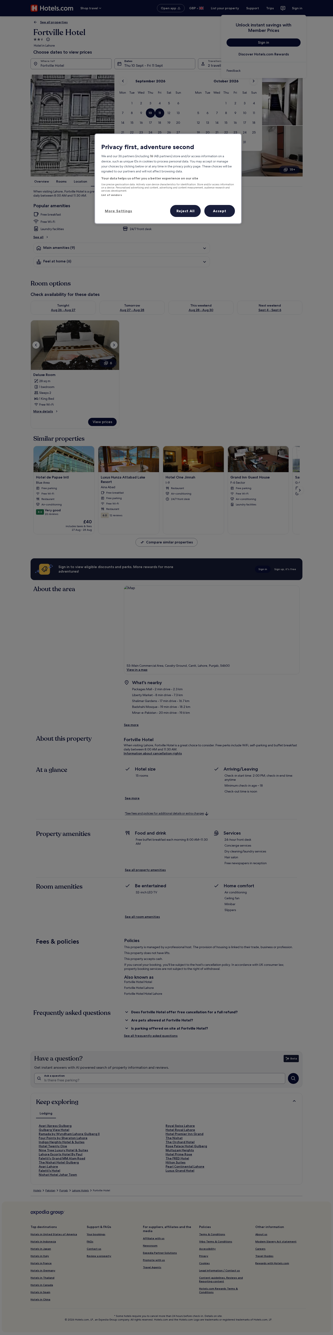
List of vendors (111, 195)
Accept (219, 211)
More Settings (118, 211)
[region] (168, 178)
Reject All (185, 211)
